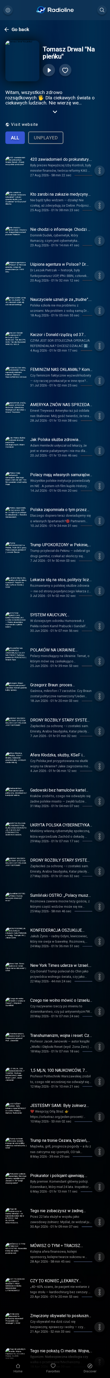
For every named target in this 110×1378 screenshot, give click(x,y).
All (15, 138)
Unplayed (46, 138)
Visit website (24, 124)
